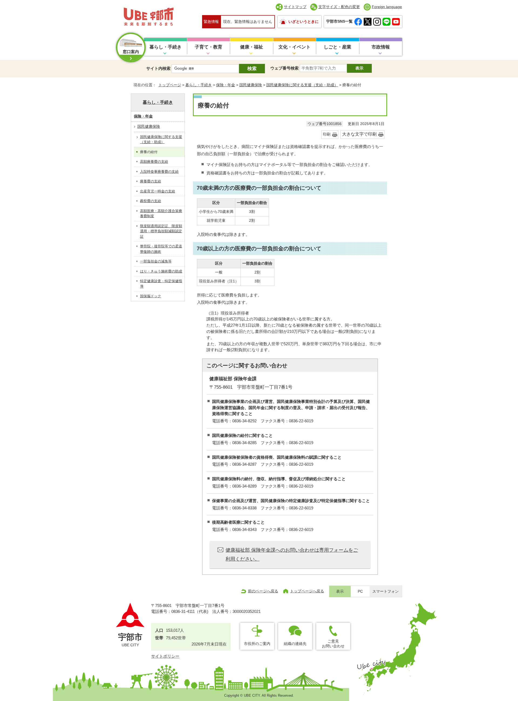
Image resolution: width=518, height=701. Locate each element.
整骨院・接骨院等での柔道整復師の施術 (161, 249)
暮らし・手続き (165, 47)
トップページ (169, 85)
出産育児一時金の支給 (157, 191)
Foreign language (387, 7)
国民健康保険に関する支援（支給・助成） (302, 85)
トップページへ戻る (307, 591)
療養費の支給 (150, 181)
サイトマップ (295, 7)
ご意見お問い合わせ (333, 643)
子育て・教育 (208, 47)
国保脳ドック (150, 296)
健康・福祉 (251, 47)
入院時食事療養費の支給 (159, 172)
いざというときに (303, 21)
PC (360, 591)
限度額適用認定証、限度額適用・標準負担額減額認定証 (161, 231)
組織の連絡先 (295, 643)
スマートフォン (385, 591)
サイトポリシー (165, 656)
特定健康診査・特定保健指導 (161, 283)
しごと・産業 (337, 47)
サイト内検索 (158, 68)
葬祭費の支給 (150, 201)
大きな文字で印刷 (359, 134)
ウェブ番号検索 (284, 68)
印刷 (326, 134)
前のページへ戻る (263, 591)
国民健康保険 (250, 85)
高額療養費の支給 (154, 162)
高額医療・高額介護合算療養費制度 (161, 213)
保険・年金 (225, 85)
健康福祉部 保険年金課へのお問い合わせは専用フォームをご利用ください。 (292, 554)
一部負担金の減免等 (156, 261)
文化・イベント (294, 47)
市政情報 (381, 47)
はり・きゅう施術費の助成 (161, 271)
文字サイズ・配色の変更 (339, 7)
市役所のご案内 (257, 643)
